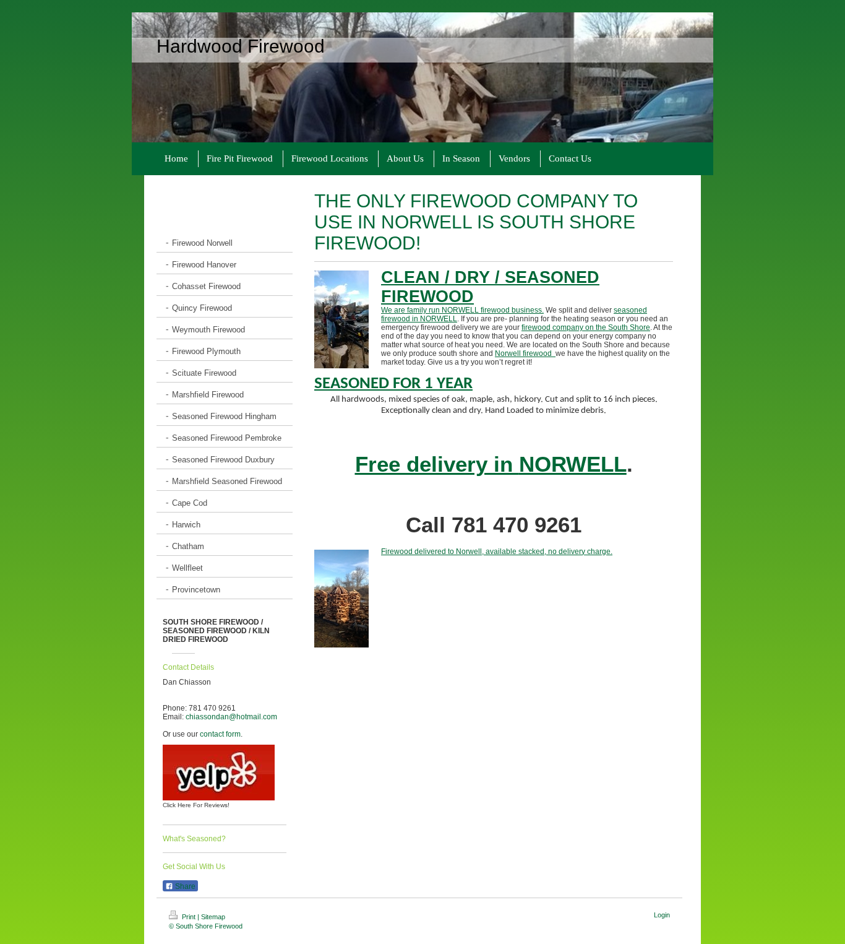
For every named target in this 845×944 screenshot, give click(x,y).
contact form (220, 734)
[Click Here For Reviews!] (219, 772)
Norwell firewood (525, 353)
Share (184, 886)
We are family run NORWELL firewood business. (462, 310)
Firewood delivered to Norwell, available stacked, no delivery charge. (496, 551)
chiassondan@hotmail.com (231, 716)
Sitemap (213, 916)
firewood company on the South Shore (585, 327)
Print (188, 916)
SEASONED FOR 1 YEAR (393, 384)
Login (662, 915)
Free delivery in (491, 464)
